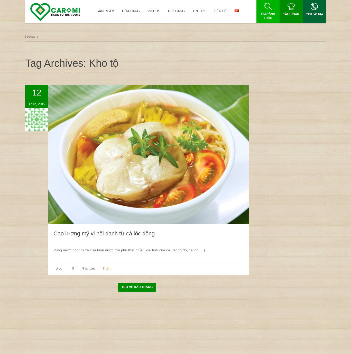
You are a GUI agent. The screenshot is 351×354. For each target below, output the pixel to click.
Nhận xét (88, 268)
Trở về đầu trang (137, 287)
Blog (59, 268)
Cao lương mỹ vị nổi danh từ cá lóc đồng (104, 233)
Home (30, 37)
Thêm (107, 268)
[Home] (55, 12)
